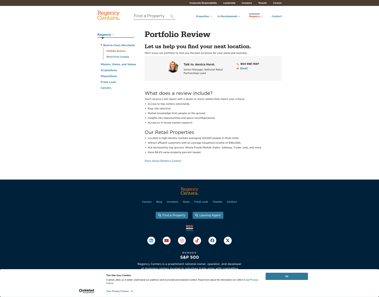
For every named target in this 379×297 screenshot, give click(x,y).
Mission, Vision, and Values (118, 64)
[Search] (172, 16)
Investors (247, 3)
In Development (227, 16)
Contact (277, 16)
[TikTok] (197, 240)
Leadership (229, 3)
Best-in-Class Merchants (119, 45)
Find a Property (173, 215)
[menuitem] (198, 18)
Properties (202, 16)
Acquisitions (109, 70)
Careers (277, 3)
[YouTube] (167, 240)
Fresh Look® (109, 82)
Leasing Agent (210, 215)
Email (244, 68)
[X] (227, 240)
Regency (254, 16)
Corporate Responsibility (203, 3)
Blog (159, 201)
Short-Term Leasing (117, 56)
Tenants (262, 3)
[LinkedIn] (151, 240)
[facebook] (212, 240)
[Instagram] (182, 240)
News (186, 201)
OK (287, 276)
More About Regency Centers (163, 160)
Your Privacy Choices (117, 291)
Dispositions (109, 76)
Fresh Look (201, 201)
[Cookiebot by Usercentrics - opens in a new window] (87, 291)
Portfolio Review (115, 51)
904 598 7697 (249, 63)
